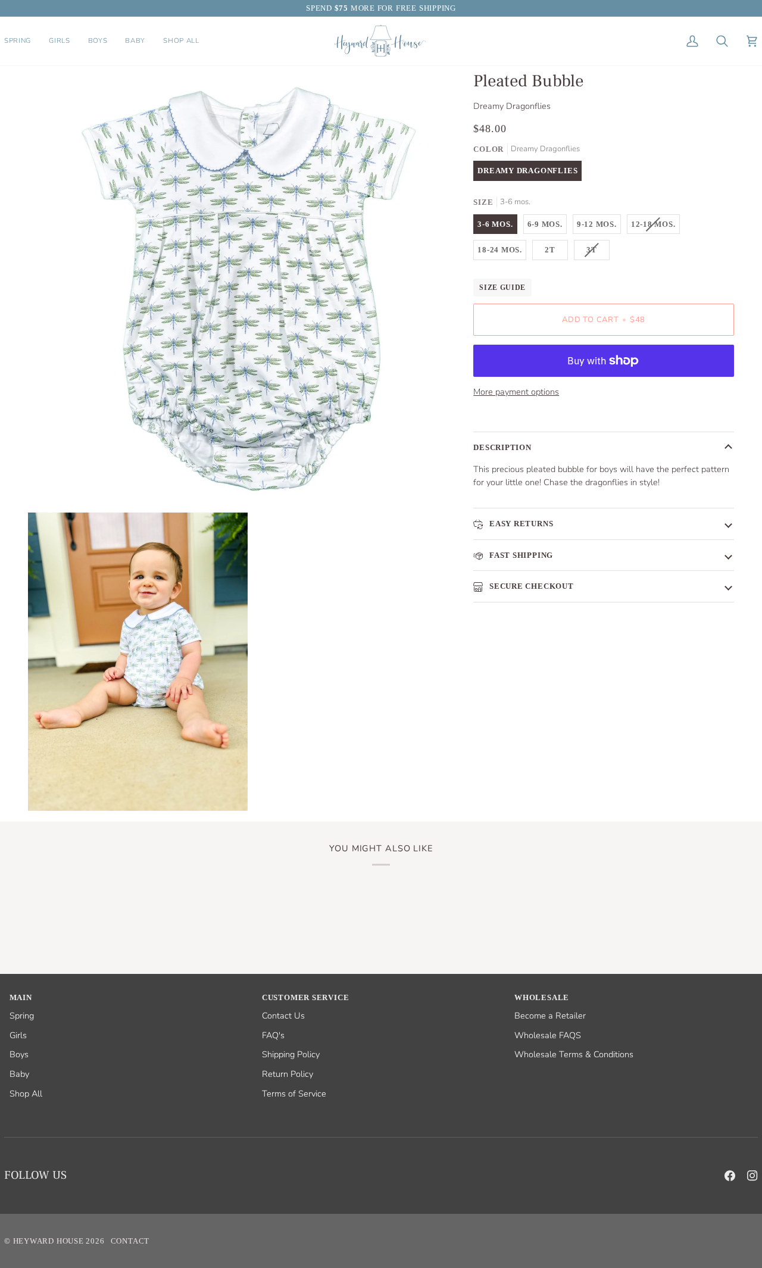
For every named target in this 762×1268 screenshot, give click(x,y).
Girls (18, 1035)
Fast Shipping (520, 555)
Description (502, 447)
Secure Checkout (530, 586)
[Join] (729, 1230)
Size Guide (502, 287)
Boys (19, 1054)
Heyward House (48, 1240)
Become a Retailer (550, 1016)
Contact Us (283, 1016)
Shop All (26, 1094)
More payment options (516, 392)
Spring (22, 1016)
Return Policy (287, 1074)
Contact (130, 1240)
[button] (22, 41)
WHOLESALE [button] (541, 997)
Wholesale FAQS (547, 1035)
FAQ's (273, 1035)
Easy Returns (520, 523)
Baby (19, 1074)
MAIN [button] (21, 997)
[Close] (741, 1156)
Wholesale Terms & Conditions (573, 1054)
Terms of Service (294, 1094)
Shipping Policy (291, 1054)
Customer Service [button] (305, 997)
